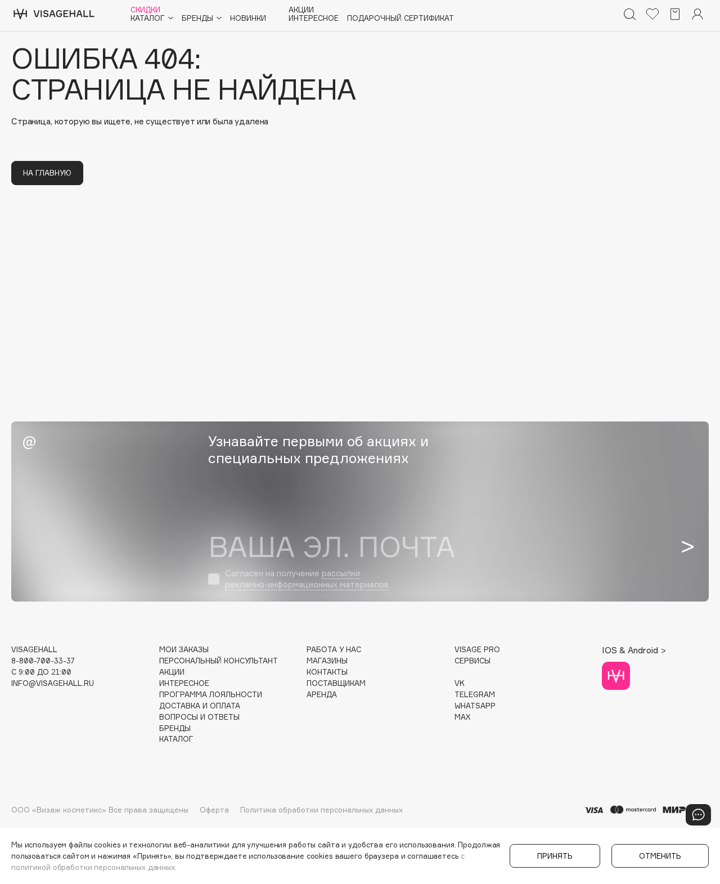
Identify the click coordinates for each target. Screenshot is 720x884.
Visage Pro (477, 649)
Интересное (314, 18)
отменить (660, 855)
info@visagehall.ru (52, 683)
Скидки (145, 10)
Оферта (214, 809)
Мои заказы (184, 649)
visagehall (34, 649)
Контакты (327, 672)
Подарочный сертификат (400, 18)
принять (555, 855)
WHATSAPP (475, 706)
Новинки (248, 18)
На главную (47, 172)
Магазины (327, 661)
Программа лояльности (210, 694)
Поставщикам (336, 683)
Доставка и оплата (199, 706)
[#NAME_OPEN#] (698, 814)
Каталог (176, 739)
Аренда (322, 694)
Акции (301, 10)
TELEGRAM (474, 694)
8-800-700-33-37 (43, 661)
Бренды (175, 728)
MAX (462, 717)
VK (459, 683)
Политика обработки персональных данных (321, 809)
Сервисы (472, 661)
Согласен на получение (307, 579)
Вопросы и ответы (199, 717)
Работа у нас (334, 649)
